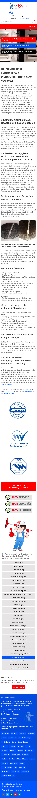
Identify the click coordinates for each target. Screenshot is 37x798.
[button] (31, 26)
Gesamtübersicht (6, 385)
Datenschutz (17, 790)
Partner (4, 790)
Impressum (26, 790)
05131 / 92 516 (12, 719)
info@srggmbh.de (24, 18)
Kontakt (10, 790)
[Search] (34, 21)
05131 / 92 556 (11, 721)
